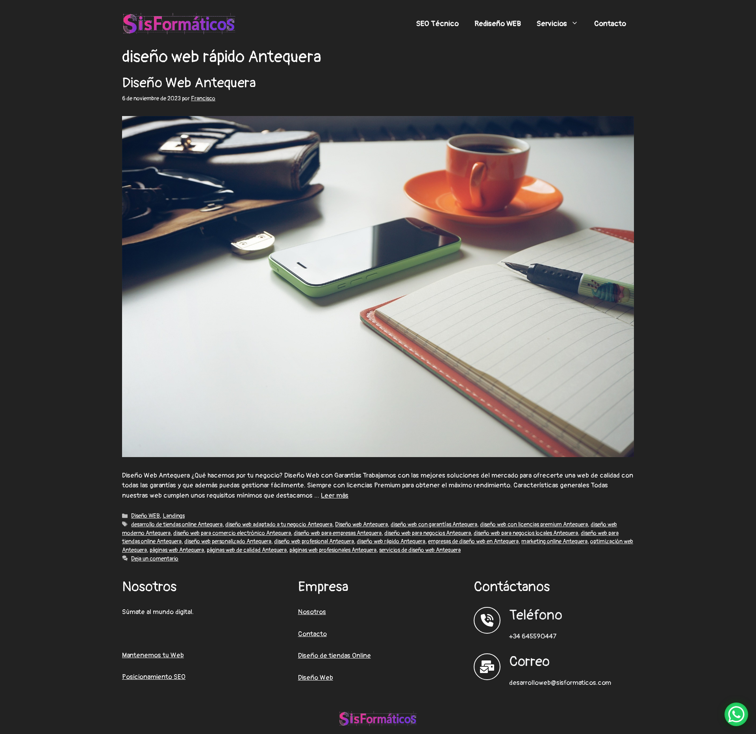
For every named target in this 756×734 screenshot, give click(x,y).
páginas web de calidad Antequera (247, 550)
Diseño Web (315, 677)
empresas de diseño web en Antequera (473, 541)
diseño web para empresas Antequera (338, 533)
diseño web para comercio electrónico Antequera (232, 533)
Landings (174, 516)
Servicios (552, 23)
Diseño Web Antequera (189, 83)
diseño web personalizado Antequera (227, 541)
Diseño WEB (145, 516)
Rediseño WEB (497, 23)
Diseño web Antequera (361, 524)
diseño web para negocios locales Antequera (526, 533)
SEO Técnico (437, 23)
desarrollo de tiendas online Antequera (176, 524)
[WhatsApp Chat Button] (736, 714)
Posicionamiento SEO (153, 677)
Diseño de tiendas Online (334, 655)
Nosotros (312, 612)
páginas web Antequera (177, 550)
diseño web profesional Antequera (314, 541)
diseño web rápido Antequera (391, 541)
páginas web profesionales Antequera (332, 550)
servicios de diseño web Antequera (420, 550)
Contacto (610, 23)
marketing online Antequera (554, 541)
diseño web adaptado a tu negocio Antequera (278, 524)
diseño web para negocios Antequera (427, 533)
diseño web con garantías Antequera (434, 524)
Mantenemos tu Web (153, 655)
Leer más (334, 495)
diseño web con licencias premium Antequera (534, 524)
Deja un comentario (154, 558)
